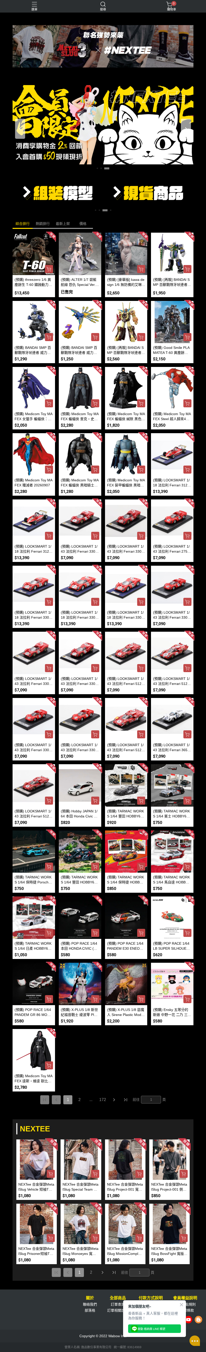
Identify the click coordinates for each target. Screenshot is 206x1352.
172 (102, 1100)
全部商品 (118, 1298)
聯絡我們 (90, 1304)
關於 (90, 1298)
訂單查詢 (118, 1304)
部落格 (90, 1310)
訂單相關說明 (117, 1310)
